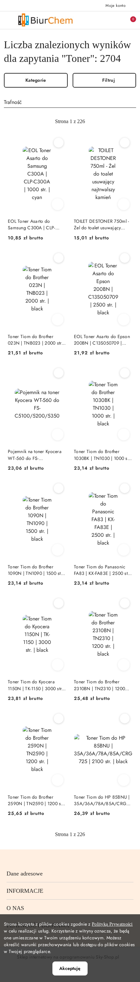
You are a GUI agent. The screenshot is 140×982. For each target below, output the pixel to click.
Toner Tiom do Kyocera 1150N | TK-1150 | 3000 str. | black (37, 684)
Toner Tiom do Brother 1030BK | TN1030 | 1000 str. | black (103, 454)
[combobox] (70, 102)
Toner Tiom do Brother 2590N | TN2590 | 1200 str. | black (36, 800)
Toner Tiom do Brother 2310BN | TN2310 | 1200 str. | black (99, 684)
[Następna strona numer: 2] (105, 121)
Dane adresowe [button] (25, 873)
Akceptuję (69, 968)
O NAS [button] (15, 908)
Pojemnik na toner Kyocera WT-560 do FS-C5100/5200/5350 (35, 454)
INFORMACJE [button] (25, 891)
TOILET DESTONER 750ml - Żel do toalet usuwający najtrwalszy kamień (101, 224)
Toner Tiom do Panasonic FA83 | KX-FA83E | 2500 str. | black (102, 569)
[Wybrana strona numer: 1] (70, 121)
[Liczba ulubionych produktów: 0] (115, 20)
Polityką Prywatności (112, 924)
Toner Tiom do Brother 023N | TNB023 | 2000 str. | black (37, 339)
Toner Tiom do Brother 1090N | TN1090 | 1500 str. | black (35, 569)
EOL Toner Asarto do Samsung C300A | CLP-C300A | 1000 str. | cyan (32, 224)
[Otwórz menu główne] (7, 20)
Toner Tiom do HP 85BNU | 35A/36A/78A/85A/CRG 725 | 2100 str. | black (102, 800)
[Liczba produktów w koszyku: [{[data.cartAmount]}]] (128, 20)
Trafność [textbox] (13, 102)
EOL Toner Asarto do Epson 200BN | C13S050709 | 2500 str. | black (102, 339)
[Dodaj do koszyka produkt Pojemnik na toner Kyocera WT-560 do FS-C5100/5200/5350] (57, 434)
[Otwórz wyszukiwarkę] (101, 20)
